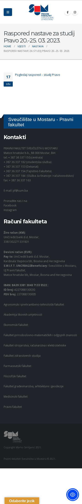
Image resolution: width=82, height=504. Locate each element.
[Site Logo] (41, 12)
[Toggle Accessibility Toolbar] (73, 495)
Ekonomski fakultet (16, 325)
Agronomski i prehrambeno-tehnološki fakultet (34, 304)
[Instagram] (75, 12)
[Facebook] (67, 12)
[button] (8, 12)
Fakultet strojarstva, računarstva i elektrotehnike (35, 345)
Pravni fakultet (13, 407)
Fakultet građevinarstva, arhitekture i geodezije (34, 386)
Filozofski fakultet (15, 376)
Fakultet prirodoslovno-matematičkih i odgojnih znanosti (40, 335)
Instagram (10, 210)
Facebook (10, 205)
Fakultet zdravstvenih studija (22, 355)
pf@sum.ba (20, 190)
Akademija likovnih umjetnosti (23, 314)
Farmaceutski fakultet (17, 366)
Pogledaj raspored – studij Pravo (37, 75)
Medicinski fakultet (16, 396)
